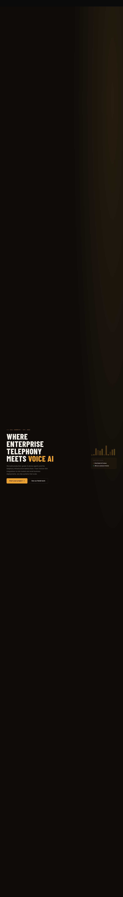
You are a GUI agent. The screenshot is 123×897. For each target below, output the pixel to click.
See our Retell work (38, 481)
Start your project (16, 481)
